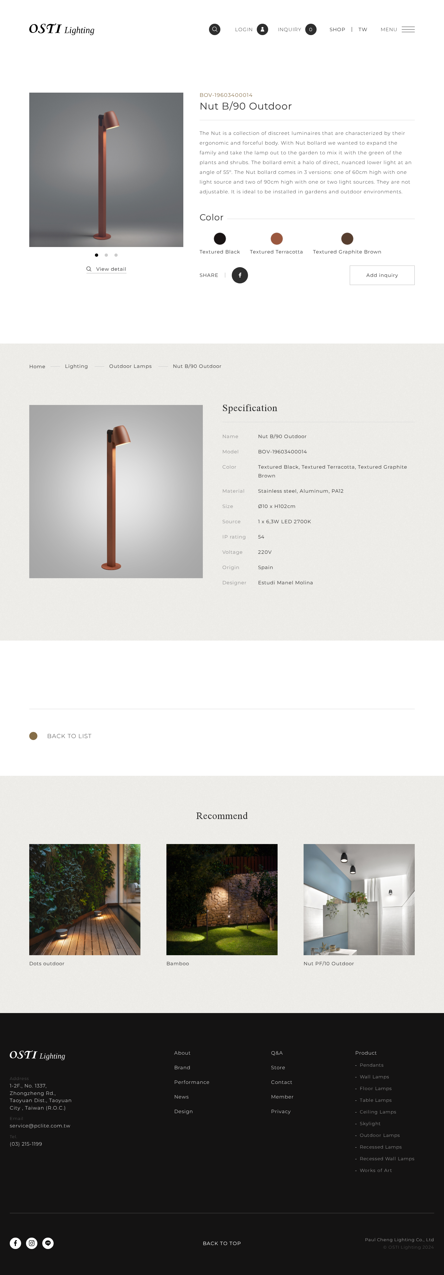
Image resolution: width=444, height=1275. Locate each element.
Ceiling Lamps (378, 1112)
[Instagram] (31, 1243)
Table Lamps (376, 1100)
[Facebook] (15, 1243)
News (181, 1096)
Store (278, 1067)
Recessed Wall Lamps (387, 1159)
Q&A (277, 1052)
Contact (282, 1082)
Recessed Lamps (381, 1147)
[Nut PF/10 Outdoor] (359, 906)
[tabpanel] (106, 170)
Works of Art (376, 1170)
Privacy (281, 1111)
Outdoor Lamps (380, 1135)
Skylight (370, 1123)
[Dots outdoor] (84, 906)
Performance (192, 1082)
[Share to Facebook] (240, 275)
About (182, 1052)
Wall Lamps (374, 1077)
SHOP (338, 29)
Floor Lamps (376, 1088)
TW (363, 29)
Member (282, 1096)
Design (183, 1111)
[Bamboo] (222, 906)
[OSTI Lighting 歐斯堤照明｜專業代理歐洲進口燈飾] (61, 29)
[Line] (48, 1243)
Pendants (372, 1065)
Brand (182, 1067)
